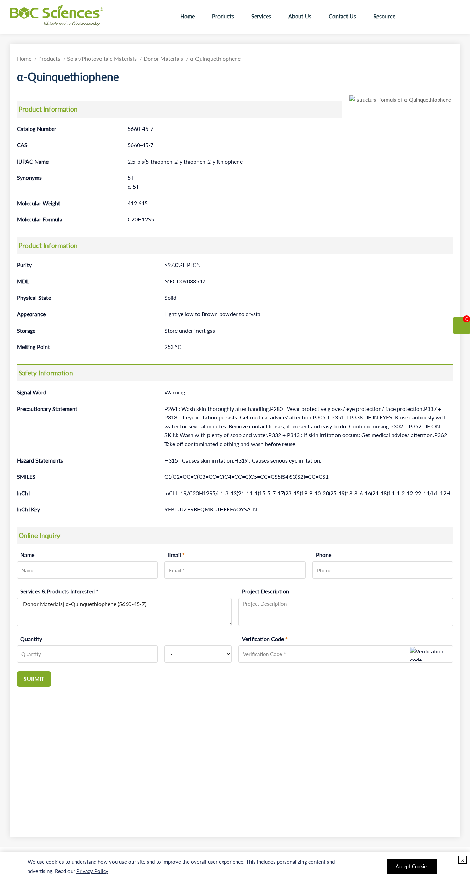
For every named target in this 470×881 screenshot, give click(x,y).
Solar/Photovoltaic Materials (102, 58)
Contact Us (342, 16)
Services (261, 16)
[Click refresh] (430, 654)
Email (176, 555)
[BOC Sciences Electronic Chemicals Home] (58, 15)
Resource (384, 16)
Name (27, 555)
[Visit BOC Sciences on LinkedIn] (453, 16)
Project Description (265, 591)
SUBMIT (34, 679)
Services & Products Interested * (59, 591)
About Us (299, 16)
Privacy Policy (92, 871)
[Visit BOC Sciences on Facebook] (432, 16)
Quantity (31, 639)
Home (187, 16)
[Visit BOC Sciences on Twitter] (443, 16)
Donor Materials (163, 58)
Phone (323, 555)
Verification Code (265, 639)
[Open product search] (415, 17)
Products (223, 16)
